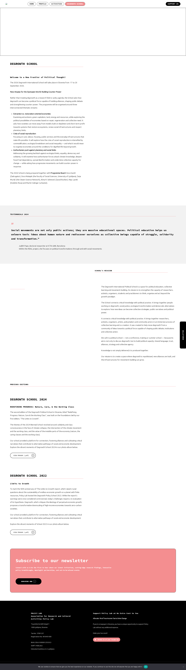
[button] (23, 455)
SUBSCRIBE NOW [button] (26, 581)
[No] (183, 667)
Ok (146, 667)
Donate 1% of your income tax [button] (108, 639)
